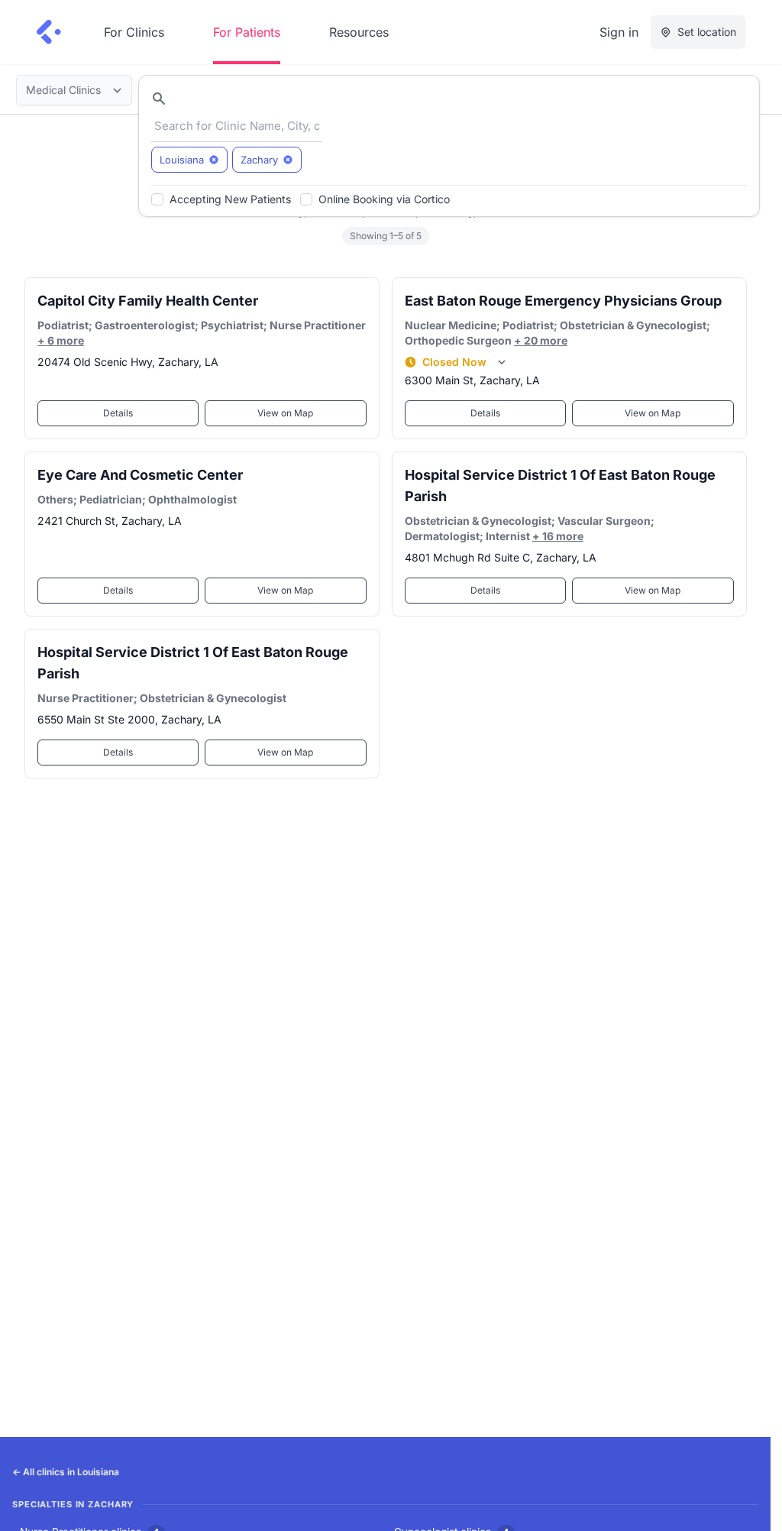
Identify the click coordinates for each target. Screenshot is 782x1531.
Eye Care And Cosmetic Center (140, 475)
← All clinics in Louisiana (65, 1472)
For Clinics (134, 32)
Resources (359, 32)
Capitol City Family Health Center (147, 301)
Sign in (618, 32)
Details (118, 413)
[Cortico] (49, 32)
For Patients (246, 32)
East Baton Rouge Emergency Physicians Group (563, 301)
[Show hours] (502, 362)
